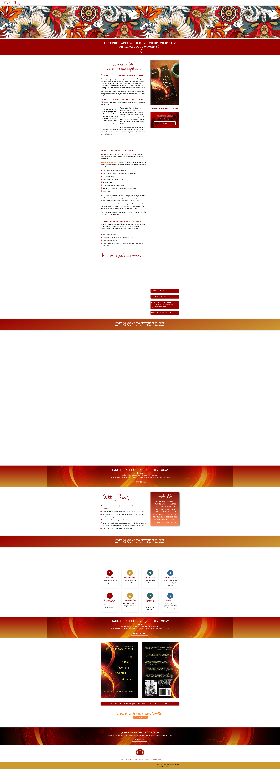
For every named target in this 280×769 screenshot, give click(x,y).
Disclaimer (177, 764)
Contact (275, 3)
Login (165, 123)
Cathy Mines (223, 3)
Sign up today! (139, 482)
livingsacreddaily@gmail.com (150, 475)
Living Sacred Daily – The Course (238, 3)
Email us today (139, 740)
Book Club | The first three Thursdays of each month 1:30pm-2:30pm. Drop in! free (163, 305)
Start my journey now (109, 459)
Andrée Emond (165, 766)
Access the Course (165, 116)
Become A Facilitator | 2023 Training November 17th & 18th (140, 704)
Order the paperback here (160, 296)
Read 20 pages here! (158, 291)
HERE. (102, 372)
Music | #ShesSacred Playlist (161, 313)
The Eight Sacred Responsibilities (259, 3)
